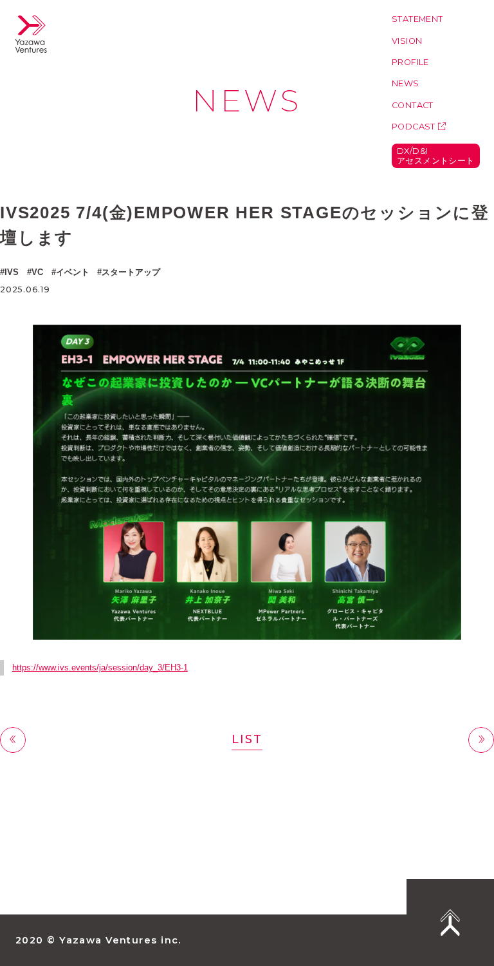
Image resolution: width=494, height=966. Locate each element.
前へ (13, 739)
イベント (72, 272)
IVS (12, 272)
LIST (247, 739)
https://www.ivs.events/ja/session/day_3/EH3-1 (100, 667)
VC (37, 272)
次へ (481, 739)
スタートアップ (131, 272)
